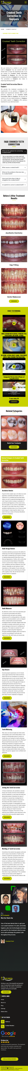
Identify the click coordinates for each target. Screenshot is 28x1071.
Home (2, 29)
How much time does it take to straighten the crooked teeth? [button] (11, 179)
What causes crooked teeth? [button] (10, 167)
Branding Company (14, 1069)
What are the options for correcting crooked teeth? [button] (12, 151)
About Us (3, 1002)
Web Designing (18, 1068)
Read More (14, 447)
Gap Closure (5, 669)
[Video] (14, 119)
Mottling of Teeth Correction (11, 849)
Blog (2, 1005)
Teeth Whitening (7, 729)
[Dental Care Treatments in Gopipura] (14, 429)
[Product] (14, 475)
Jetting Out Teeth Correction (11, 787)
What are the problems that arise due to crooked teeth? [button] (13, 173)
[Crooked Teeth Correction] (14, 52)
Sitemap (3, 1008)
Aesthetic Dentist (7, 490)
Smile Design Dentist (8, 548)
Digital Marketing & (5, 1069)
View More (14, 301)
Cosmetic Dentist (11, 29)
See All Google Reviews (9, 1059)
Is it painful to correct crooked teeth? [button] (13, 185)
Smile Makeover (7, 608)
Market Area (4, 1011)
